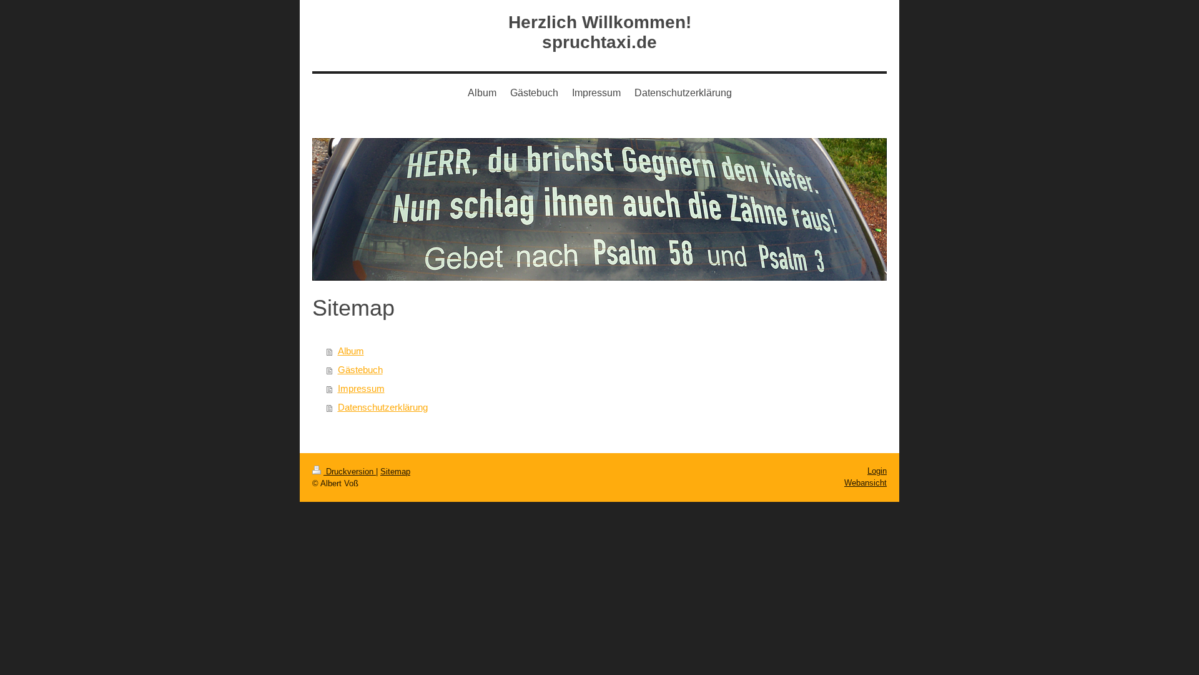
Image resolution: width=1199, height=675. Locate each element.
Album (351, 351)
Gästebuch (360, 369)
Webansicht (865, 483)
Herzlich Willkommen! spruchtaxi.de (599, 32)
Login (877, 471)
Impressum (361, 388)
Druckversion (349, 471)
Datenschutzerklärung (383, 407)
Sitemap (395, 471)
